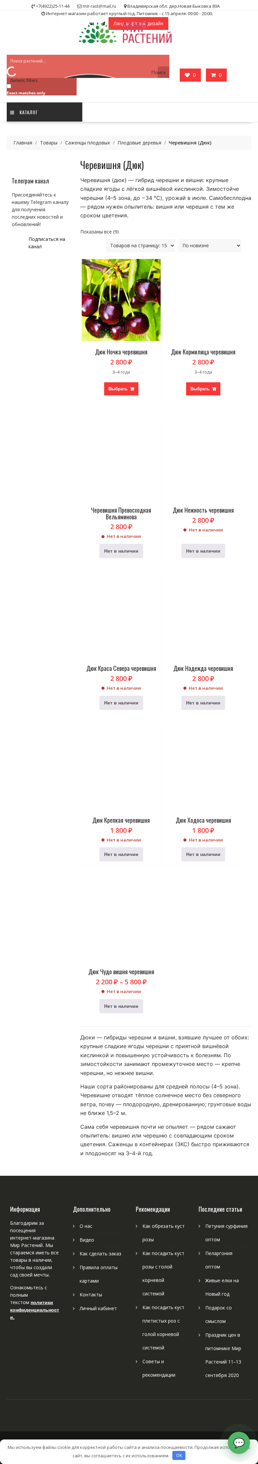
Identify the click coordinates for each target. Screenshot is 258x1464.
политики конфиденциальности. (34, 1309)
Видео (87, 1240)
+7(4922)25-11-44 (53, 6)
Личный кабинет (98, 1308)
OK (179, 1455)
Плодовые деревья (139, 142)
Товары (48, 142)
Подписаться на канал (47, 243)
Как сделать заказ (100, 1253)
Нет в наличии (121, 551)
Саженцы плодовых (87, 142)
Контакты (91, 1294)
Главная (22, 142)
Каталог (28, 112)
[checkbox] (40, 89)
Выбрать (118, 389)
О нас (86, 1226)
